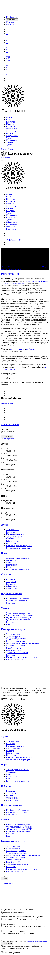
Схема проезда (7, 439)
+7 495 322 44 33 (10, 424)
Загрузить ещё (7, 883)
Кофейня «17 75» (13, 650)
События (6, 574)
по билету (30, 349)
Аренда (9, 142)
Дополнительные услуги (17, 652)
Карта (8, 567)
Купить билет (7, 149)
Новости (10, 124)
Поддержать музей (11, 593)
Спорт (9, 138)
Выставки (10, 126)
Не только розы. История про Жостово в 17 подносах (24, 282)
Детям (9, 145)
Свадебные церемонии (16, 639)
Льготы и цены (12, 529)
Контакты (10, 122)
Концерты (10, 133)
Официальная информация (18, 548)
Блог (8, 624)
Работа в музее (12, 541)
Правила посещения (15, 534)
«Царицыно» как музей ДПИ (19, 617)
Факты (5, 608)
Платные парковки (14, 659)
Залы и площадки (14, 634)
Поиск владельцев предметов (19, 546)
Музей (9, 117)
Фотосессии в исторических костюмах (23, 643)
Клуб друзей (11, 224)
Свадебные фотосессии (16, 641)
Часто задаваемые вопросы (18, 613)
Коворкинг (11, 655)
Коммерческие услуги (13, 629)
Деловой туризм (13, 636)
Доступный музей (14, 536)
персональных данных (37, 941)
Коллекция (11, 543)
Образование (12, 129)
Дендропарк (11, 140)
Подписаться (11, 229)
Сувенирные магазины (16, 646)
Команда (10, 539)
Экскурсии (11, 131)
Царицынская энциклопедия (18, 620)
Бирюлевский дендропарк (17, 569)
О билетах (10, 227)
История (10, 622)
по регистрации (17, 349)
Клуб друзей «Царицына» (17, 598)
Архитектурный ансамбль (17, 558)
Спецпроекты (12, 136)
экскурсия (5, 266)
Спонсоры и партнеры (16, 603)
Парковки (10, 217)
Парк (8, 119)
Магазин (10, 204)
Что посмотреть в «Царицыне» (19, 615)
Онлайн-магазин (13, 648)
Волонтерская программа (17, 601)
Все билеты (6, 158)
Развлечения (11, 565)
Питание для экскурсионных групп (21, 657)
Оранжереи (11, 560)
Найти (4, 879)
